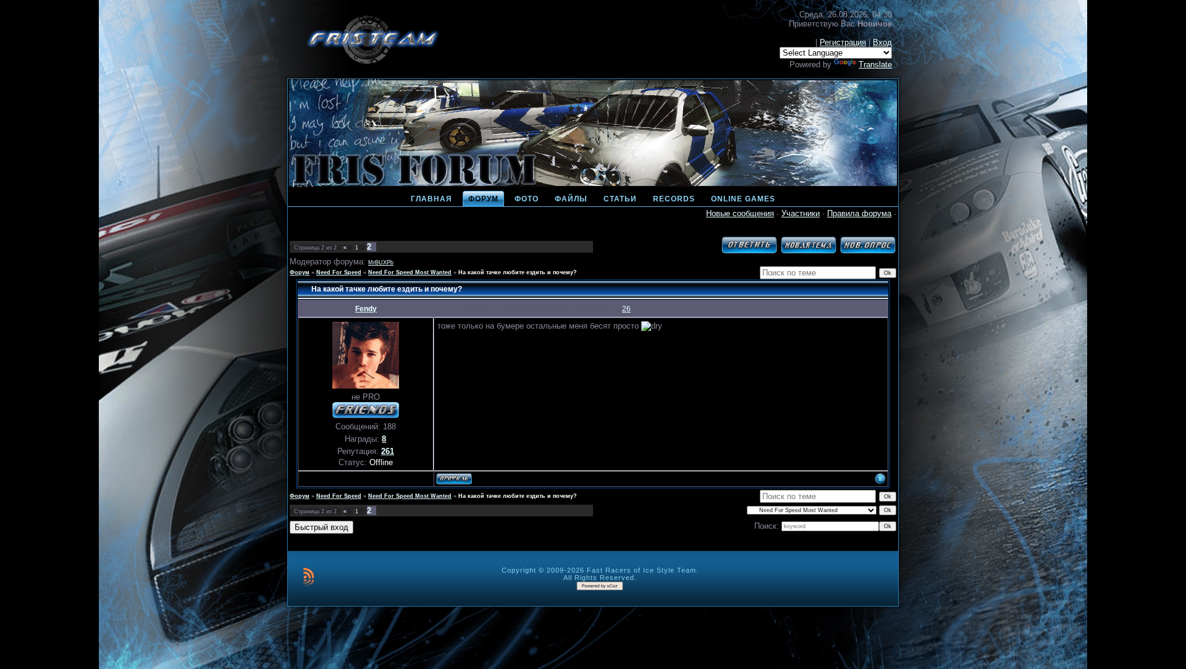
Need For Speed (338, 272)
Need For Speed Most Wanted (410, 272)
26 (626, 309)
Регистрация (843, 42)
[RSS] (308, 576)
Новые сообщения (740, 213)
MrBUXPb (380, 262)
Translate (875, 64)
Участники (800, 213)
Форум (299, 272)
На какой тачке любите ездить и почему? (517, 272)
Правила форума (859, 213)
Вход (882, 42)
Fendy (366, 309)
